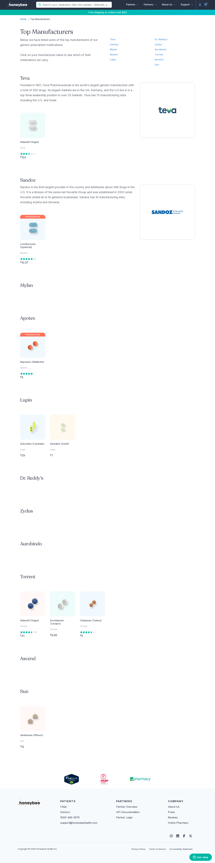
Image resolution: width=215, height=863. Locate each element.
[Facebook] (184, 836)
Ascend (159, 59)
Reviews (173, 817)
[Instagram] (171, 836)
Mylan (113, 49)
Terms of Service (157, 849)
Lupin (113, 59)
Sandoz (114, 44)
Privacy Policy (138, 849)
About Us (173, 806)
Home (23, 19)
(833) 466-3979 (69, 817)
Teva (113, 39)
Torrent (159, 54)
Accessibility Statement (181, 849)
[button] (132, 4)
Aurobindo (161, 49)
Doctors (65, 812)
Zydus (158, 44)
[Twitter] (190, 836)
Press (171, 812)
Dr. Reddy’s (161, 39)
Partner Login (124, 817)
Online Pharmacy (178, 822)
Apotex (114, 54)
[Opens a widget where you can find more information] (200, 857)
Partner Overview (126, 806)
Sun (157, 64)
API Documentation (128, 812)
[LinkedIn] (178, 836)
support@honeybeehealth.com (78, 822)
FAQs (63, 806)
